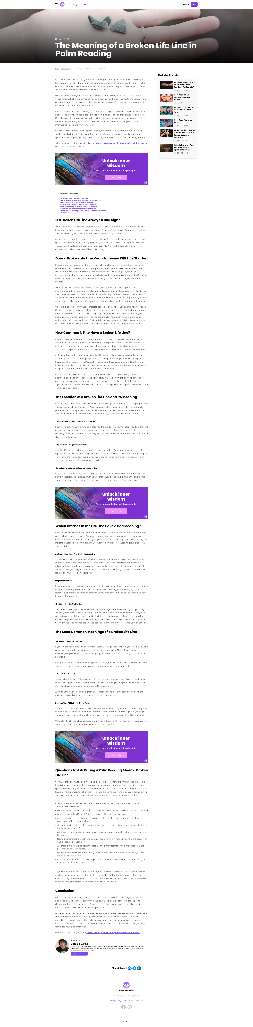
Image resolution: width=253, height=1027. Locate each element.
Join (194, 4)
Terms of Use (128, 1001)
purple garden (126, 990)
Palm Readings (66, 69)
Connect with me (79, 954)
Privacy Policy (115, 1001)
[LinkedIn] (139, 968)
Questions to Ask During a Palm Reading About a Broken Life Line (83, 211)
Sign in (186, 4)
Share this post (119, 968)
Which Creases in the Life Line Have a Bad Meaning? (79, 207)
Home (57, 69)
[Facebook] (129, 968)
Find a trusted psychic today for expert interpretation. (113, 932)
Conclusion (65, 213)
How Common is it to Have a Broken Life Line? (77, 202)
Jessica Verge (79, 944)
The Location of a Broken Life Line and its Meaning (78, 204)
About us (139, 1001)
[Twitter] (134, 968)
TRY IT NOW (116, 177)
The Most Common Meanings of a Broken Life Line (78, 209)
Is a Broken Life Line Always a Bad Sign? (74, 198)
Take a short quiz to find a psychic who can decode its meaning (117, 143)
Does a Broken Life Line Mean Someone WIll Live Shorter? (81, 200)
